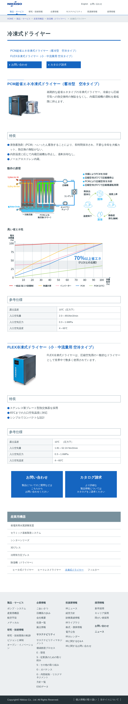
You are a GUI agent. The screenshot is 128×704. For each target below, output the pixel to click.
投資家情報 (71, 602)
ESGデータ (42, 686)
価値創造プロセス (45, 648)
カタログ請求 (58, 64)
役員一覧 (41, 622)
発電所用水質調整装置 (22, 525)
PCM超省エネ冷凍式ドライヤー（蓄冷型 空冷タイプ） (44, 50)
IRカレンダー (73, 636)
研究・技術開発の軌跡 (19, 635)
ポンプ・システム (16, 608)
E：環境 (40, 652)
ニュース (99, 631)
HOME (10, 19)
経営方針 (70, 613)
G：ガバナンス (44, 669)
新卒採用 (100, 608)
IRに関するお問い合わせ (78, 646)
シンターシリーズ (20, 540)
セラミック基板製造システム (26, 532)
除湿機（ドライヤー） (57, 19)
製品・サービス (23, 19)
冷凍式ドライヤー (74, 569)
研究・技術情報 (15, 629)
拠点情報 (41, 627)
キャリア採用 (102, 613)
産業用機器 (39, 19)
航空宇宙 (12, 617)
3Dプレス (16, 547)
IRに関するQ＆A (74, 641)
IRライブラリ (73, 622)
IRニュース (71, 608)
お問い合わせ (96, 4)
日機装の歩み (43, 613)
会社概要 (41, 617)
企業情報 (41, 602)
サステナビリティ (45, 634)
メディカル (13, 622)
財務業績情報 (73, 617)
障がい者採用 (102, 617)
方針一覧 (41, 682)
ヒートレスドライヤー (49, 569)
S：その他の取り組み (47, 665)
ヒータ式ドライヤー (23, 569)
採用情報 (99, 602)
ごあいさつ (42, 608)
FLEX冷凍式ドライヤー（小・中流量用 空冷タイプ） (42, 56)
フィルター (93, 569)
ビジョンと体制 (15, 640)
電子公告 (71, 631)
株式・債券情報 (74, 627)
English (84, 4)
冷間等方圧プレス (20, 555)
